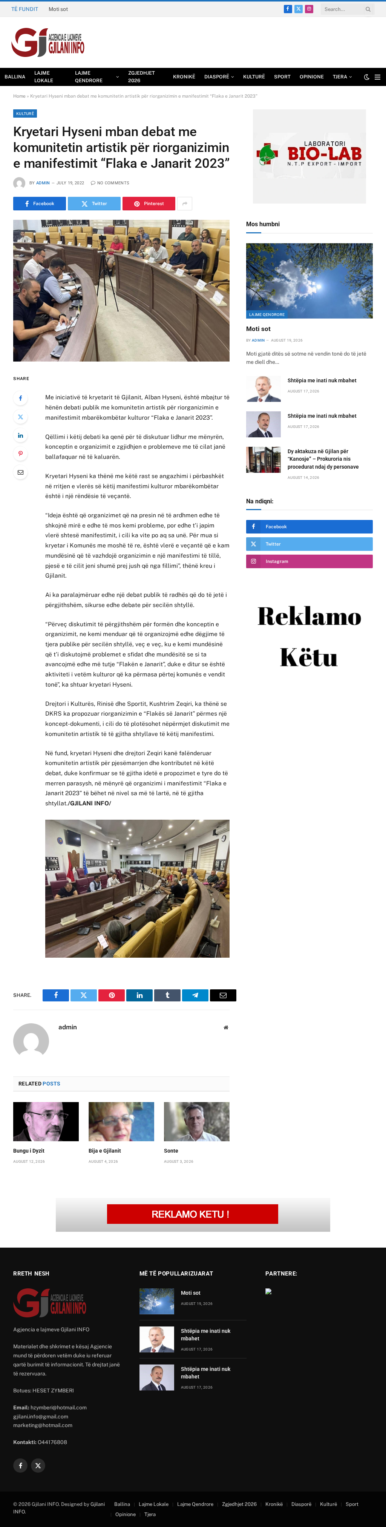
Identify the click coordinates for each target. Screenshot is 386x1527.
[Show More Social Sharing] (184, 203)
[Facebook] (20, 398)
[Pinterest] (20, 453)
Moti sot (258, 329)
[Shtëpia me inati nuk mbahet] (263, 389)
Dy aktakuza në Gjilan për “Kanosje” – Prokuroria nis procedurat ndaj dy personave (323, 458)
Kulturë (254, 77)
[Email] (20, 472)
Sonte (171, 1151)
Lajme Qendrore (89, 76)
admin (43, 183)
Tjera (340, 77)
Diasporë (216, 77)
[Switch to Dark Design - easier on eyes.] (366, 77)
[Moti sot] (309, 281)
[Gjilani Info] (48, 42)
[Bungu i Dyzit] (46, 1121)
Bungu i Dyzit (28, 1151)
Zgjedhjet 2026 (141, 76)
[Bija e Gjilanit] (121, 1121)
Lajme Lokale (43, 76)
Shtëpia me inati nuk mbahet (83, 9)
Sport (282, 77)
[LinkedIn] (20, 435)
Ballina (15, 77)
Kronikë (184, 77)
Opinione (312, 77)
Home (19, 96)
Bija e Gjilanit (105, 1151)
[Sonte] (197, 1121)
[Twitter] (20, 416)
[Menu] (377, 77)
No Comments (113, 183)
